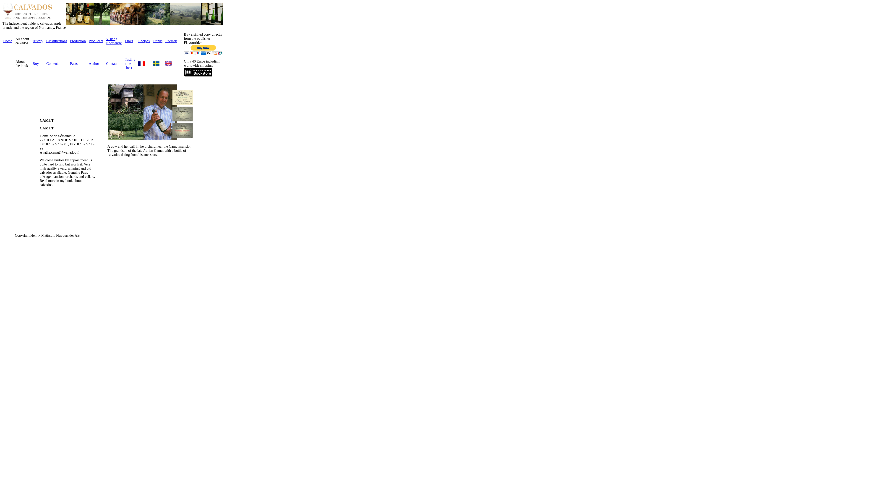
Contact (111, 64)
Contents (52, 64)
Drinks (157, 41)
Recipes (144, 41)
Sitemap (171, 41)
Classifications (56, 41)
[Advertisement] (16, 152)
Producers (96, 41)
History (38, 41)
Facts (74, 64)
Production (78, 41)
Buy (36, 64)
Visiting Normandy (114, 41)
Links (129, 41)
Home (7, 41)
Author (94, 64)
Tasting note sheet (130, 64)
